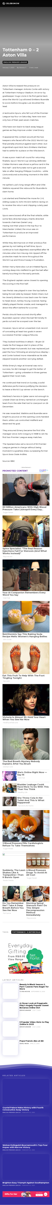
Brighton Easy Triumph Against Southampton (26, 1182)
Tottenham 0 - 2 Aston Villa (26, 932)
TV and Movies (25, 991)
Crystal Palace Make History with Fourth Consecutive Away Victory (23, 1108)
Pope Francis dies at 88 (32, 1041)
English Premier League (15, 62)
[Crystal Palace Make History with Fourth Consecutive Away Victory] (26, 1092)
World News (24, 1043)
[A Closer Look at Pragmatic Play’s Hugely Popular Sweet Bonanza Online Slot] (10, 1010)
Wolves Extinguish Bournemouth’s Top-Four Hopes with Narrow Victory (25, 1146)
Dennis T (22, 67)
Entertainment (25, 1010)
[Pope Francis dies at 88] (10, 1047)
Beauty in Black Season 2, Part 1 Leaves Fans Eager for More (34, 986)
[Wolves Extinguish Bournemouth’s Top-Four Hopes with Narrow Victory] (26, 1129)
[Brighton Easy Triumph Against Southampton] (26, 1167)
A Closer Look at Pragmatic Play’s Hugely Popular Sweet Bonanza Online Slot (34, 1005)
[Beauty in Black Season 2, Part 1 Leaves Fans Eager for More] (10, 991)
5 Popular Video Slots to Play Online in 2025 (34, 1023)
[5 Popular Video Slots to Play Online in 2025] (10, 1029)
